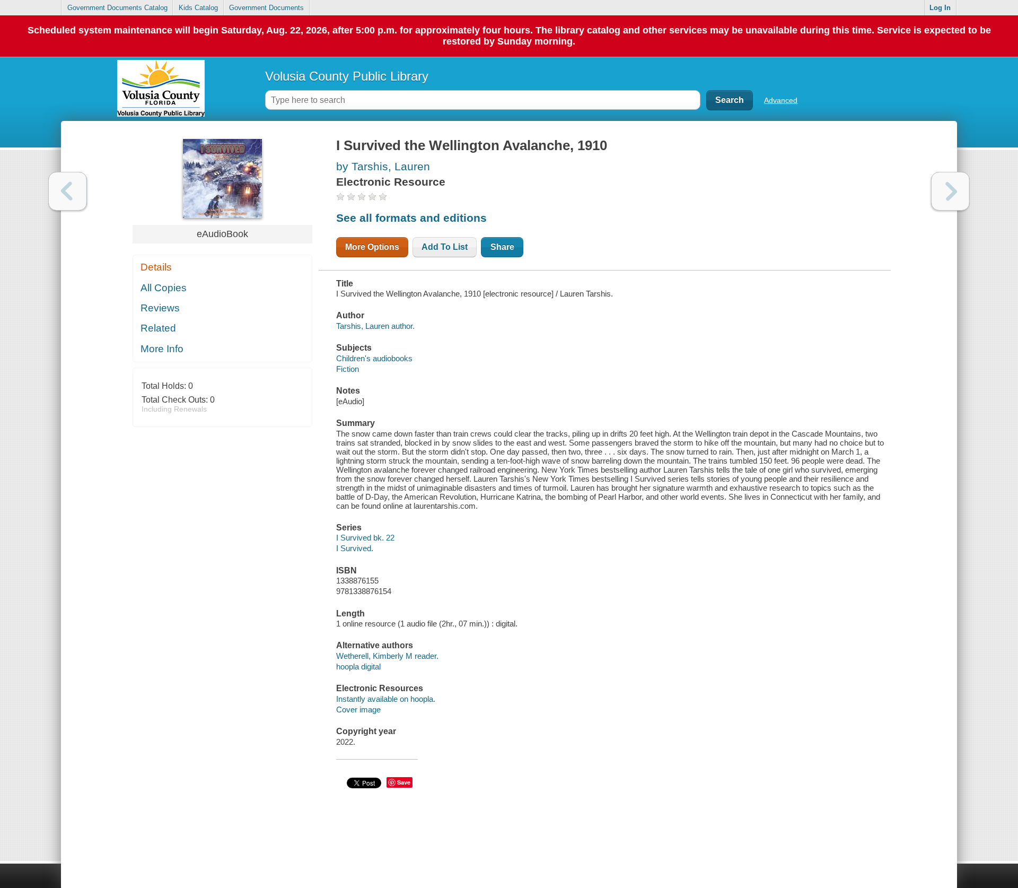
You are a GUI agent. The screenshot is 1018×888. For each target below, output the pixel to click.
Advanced (780, 100)
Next (950, 191)
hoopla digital (358, 666)
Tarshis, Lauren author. (375, 325)
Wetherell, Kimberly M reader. (387, 655)
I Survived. (354, 548)
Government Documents (266, 8)
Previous (67, 191)
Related (158, 328)
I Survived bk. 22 (365, 537)
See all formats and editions (411, 218)
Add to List (445, 246)
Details (156, 267)
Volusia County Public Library (346, 76)
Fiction (347, 368)
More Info (162, 348)
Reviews (160, 308)
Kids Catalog (198, 8)
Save (403, 782)
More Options (372, 246)
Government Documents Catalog (117, 8)
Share (502, 246)
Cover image (358, 709)
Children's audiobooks (374, 358)
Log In (940, 8)
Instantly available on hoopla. (385, 698)
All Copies (164, 287)
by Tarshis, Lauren (383, 166)
